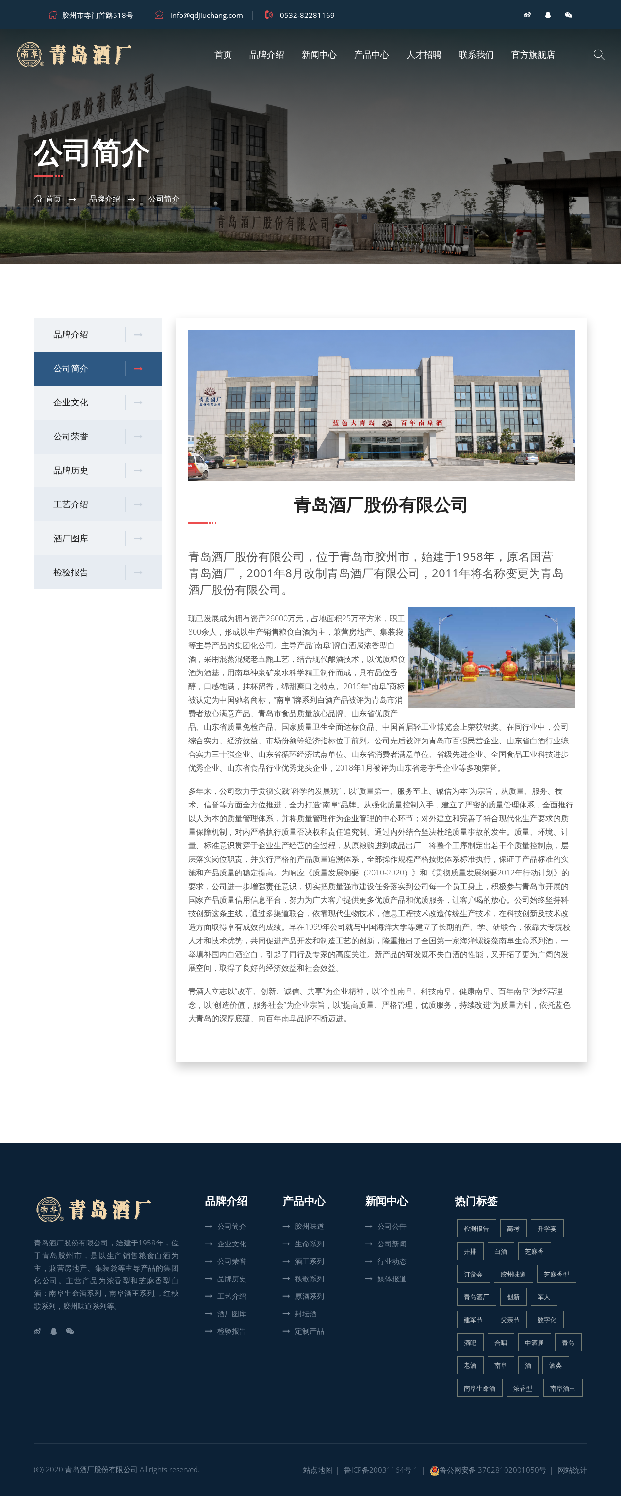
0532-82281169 (307, 15)
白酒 (500, 1251)
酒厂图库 (70, 538)
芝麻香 (534, 1251)
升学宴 (547, 1228)
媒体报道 (392, 1278)
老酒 (470, 1365)
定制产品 (309, 1331)
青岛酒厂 (211, 556)
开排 (470, 1251)
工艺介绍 (70, 504)
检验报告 (70, 572)
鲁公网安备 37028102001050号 (493, 1470)
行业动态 (392, 1261)
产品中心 (371, 55)
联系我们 (476, 55)
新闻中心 (319, 55)
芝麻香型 (556, 1274)
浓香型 (522, 1388)
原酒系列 (309, 1296)
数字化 (547, 1319)
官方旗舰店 (533, 55)
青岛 (568, 1342)
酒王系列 (309, 1261)
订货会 (473, 1274)
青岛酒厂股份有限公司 (101, 1469)
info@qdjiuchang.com (206, 15)
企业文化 (70, 402)
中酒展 (534, 1342)
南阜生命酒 (479, 1388)
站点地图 (317, 1470)
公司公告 (392, 1226)
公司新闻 (392, 1243)
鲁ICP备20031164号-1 (381, 1470)
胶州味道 (309, 1226)
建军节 (473, 1319)
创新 (513, 1297)
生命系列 (309, 1243)
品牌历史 (70, 470)
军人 (544, 1297)
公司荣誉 (70, 436)
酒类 (555, 1365)
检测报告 (476, 1228)
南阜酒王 (562, 1388)
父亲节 (510, 1319)
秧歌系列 (309, 1278)
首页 (223, 55)
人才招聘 (424, 55)
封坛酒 (306, 1313)
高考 (513, 1228)
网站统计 (572, 1470)
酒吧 (470, 1342)
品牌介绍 (266, 55)
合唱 (500, 1342)
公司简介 (164, 199)
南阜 (500, 1365)
